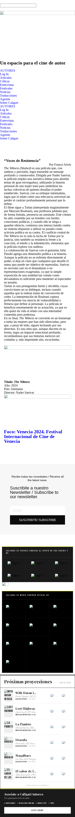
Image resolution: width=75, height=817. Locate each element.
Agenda (5, 99)
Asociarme (37, 810)
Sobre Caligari (9, 102)
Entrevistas (7, 85)
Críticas (5, 81)
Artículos (6, 77)
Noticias (5, 92)
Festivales (6, 88)
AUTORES (7, 70)
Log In (4, 74)
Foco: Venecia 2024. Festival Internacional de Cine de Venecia (33, 436)
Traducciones (8, 95)
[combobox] (18, 5)
